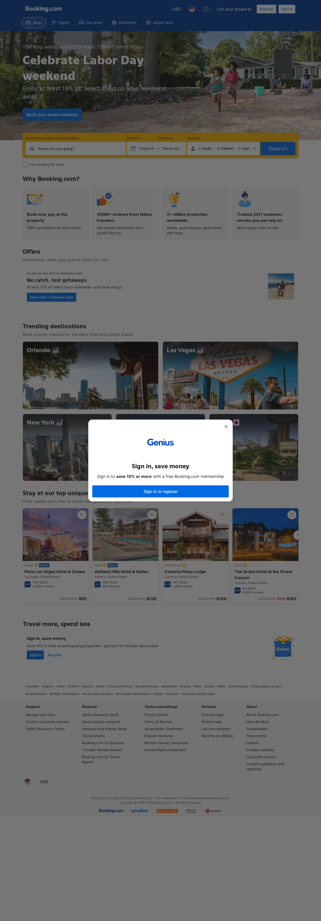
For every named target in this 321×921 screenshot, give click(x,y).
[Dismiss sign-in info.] (226, 426)
